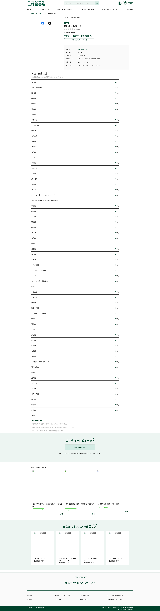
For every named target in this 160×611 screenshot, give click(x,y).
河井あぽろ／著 (82, 49)
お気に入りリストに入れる (79, 40)
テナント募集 (57, 599)
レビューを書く (80, 447)
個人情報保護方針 (40, 607)
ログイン (30, 9)
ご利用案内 (129, 9)
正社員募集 (83, 595)
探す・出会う (42, 14)
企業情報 (29, 595)
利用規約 (30, 607)
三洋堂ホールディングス (60, 595)
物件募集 (29, 599)
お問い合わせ (84, 599)
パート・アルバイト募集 (114, 595)
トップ (35, 14)
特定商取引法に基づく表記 (114, 599)
